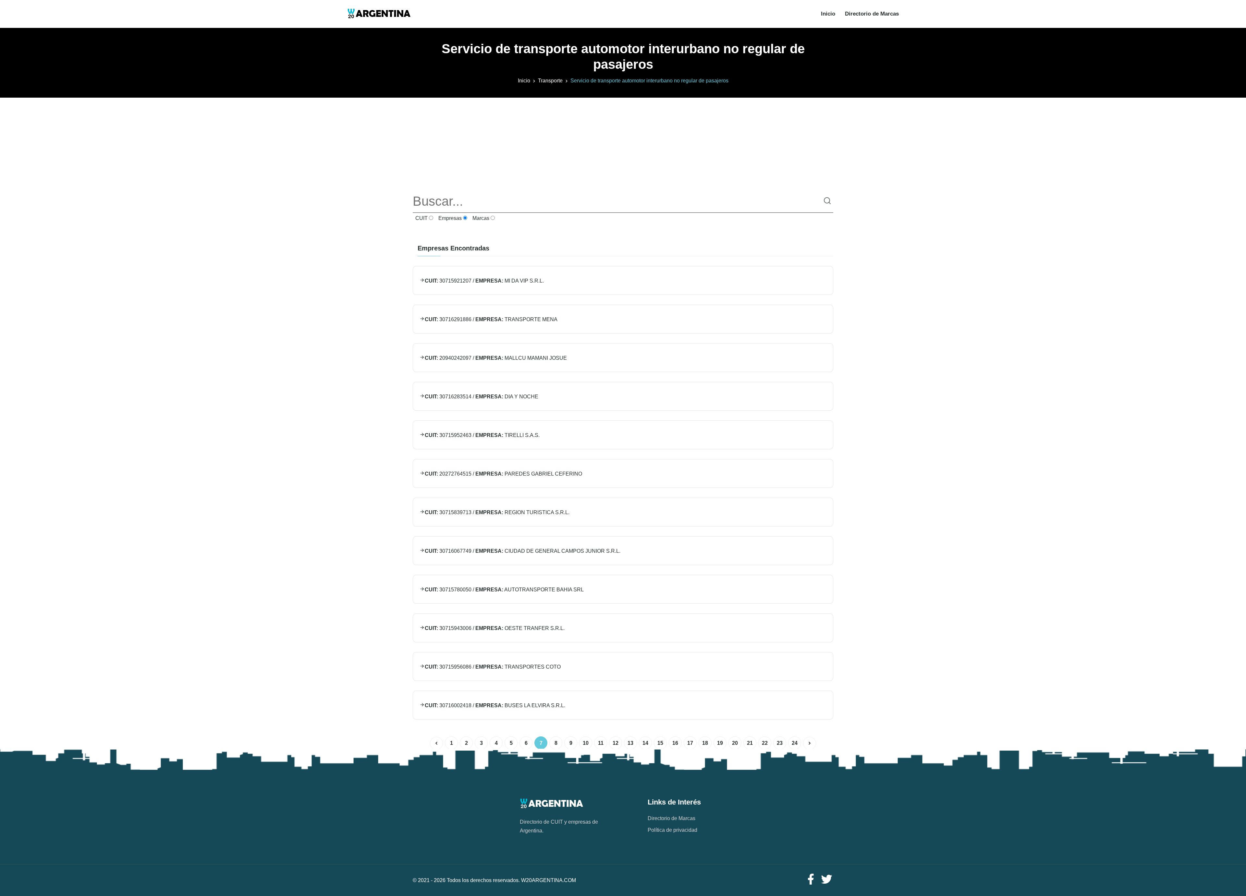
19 (720, 743)
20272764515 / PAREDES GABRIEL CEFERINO (503, 474)
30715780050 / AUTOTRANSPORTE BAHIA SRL (504, 589)
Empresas (449, 218)
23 (780, 743)
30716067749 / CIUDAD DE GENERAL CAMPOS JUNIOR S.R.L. (522, 551)
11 (601, 743)
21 (750, 743)
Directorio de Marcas (872, 14)
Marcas (480, 218)
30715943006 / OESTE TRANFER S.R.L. (495, 628)
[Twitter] (826, 880)
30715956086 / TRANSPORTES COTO (493, 667)
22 (765, 743)
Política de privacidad (672, 830)
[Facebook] (810, 880)
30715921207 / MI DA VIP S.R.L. (484, 281)
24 (795, 743)
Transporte (550, 80)
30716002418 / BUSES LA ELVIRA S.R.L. (495, 705)
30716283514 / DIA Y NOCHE (481, 396)
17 (690, 743)
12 (615, 743)
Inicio (828, 14)
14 (645, 743)
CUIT (421, 218)
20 (735, 743)
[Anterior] (436, 743)
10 (586, 743)
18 (705, 743)
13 (630, 743)
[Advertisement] (623, 143)
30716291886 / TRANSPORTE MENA (491, 319)
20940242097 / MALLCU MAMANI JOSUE (496, 358)
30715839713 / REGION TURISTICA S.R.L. (497, 512)
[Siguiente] (809, 743)
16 (675, 743)
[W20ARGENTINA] (378, 14)
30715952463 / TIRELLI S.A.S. (482, 435)
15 (660, 743)
